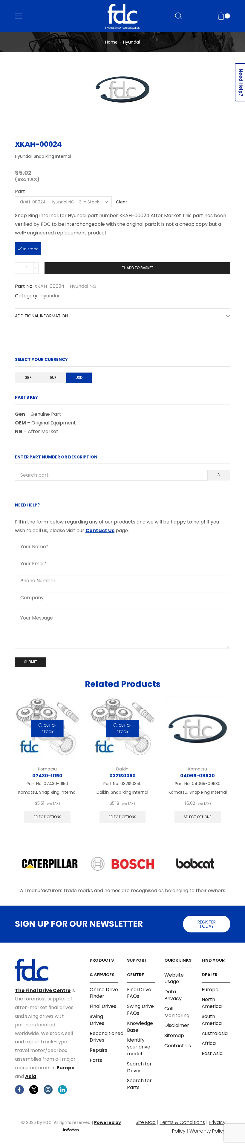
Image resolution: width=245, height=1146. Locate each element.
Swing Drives (97, 1020)
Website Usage (174, 978)
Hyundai (131, 42)
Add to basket (140, 267)
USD (79, 377)
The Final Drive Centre (43, 990)
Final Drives (103, 1006)
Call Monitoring (176, 1012)
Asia (30, 1076)
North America (212, 1003)
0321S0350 (122, 775)
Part (20, 191)
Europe (65, 1067)
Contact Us (99, 530)
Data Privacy (173, 995)
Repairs (98, 1050)
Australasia (215, 1033)
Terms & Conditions (182, 1122)
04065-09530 (197, 775)
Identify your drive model (138, 1047)
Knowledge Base (140, 1027)
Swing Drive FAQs (140, 1010)
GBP (27, 377)
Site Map (146, 1122)
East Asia (212, 1053)
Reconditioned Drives (106, 1037)
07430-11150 (47, 775)
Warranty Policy (207, 1131)
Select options (47, 817)
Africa (209, 1043)
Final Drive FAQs (139, 993)
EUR (53, 377)
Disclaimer (176, 1025)
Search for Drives (139, 1067)
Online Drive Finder (104, 993)
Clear (121, 202)
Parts (96, 1060)
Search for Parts (139, 1084)
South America (212, 1020)
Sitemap (174, 1035)
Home (111, 42)
